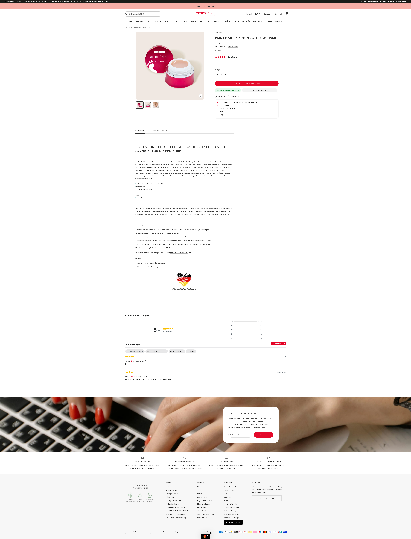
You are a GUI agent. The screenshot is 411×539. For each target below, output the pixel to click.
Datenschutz (228, 497)
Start (125, 28)
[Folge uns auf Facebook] (255, 498)
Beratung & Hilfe (172, 490)
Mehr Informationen (161, 131)
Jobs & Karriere (203, 497)
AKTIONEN (140, 21)
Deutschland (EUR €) (253, 14)
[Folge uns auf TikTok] (278, 498)
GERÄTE (227, 21)
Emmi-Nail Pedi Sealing (168, 248)
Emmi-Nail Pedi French (166, 244)
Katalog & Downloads (174, 500)
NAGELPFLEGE (205, 21)
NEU (130, 21)
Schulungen (170, 497)
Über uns (200, 487)
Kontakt (383, 1)
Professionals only (172, 504)
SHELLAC (158, 21)
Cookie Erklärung (230, 511)
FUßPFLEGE (257, 21)
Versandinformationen (232, 487)
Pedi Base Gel (151, 233)
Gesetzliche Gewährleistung (176, 518)
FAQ (167, 487)
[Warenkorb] (286, 14)
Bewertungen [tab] (134, 344)
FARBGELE (175, 21)
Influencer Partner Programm (176, 507)
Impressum (201, 507)
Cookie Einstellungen (231, 507)
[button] (246, 321)
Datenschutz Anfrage (231, 518)
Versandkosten (233, 47)
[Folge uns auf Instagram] (261, 498)
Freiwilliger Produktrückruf (175, 514)
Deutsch (267, 14)
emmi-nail (218, 32)
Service (363, 1)
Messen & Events (203, 504)
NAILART (217, 21)
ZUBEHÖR (246, 21)
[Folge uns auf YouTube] (273, 498)
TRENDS (268, 21)
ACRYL (193, 21)
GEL (166, 21)
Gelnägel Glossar (172, 494)
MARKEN (278, 21)
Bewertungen (202, 518)
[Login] (276, 14)
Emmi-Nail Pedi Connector (179, 253)
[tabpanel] (205, 366)
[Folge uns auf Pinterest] (267, 498)
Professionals (373, 1)
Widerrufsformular (230, 504)
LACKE (185, 21)
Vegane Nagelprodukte (205, 514)
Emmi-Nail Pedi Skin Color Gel (181, 241)
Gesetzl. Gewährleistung (397, 1)
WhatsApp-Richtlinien (231, 514)
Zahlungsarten (229, 490)
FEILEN (236, 21)
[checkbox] (191, 351)
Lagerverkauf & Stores (205, 500)
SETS (150, 21)
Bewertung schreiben (278, 344)
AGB (225, 494)
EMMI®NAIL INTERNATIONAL (177, 511)
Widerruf (227, 500)
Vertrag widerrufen (233, 522)
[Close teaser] (211, 533)
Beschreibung (140, 131)
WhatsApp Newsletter (205, 511)
